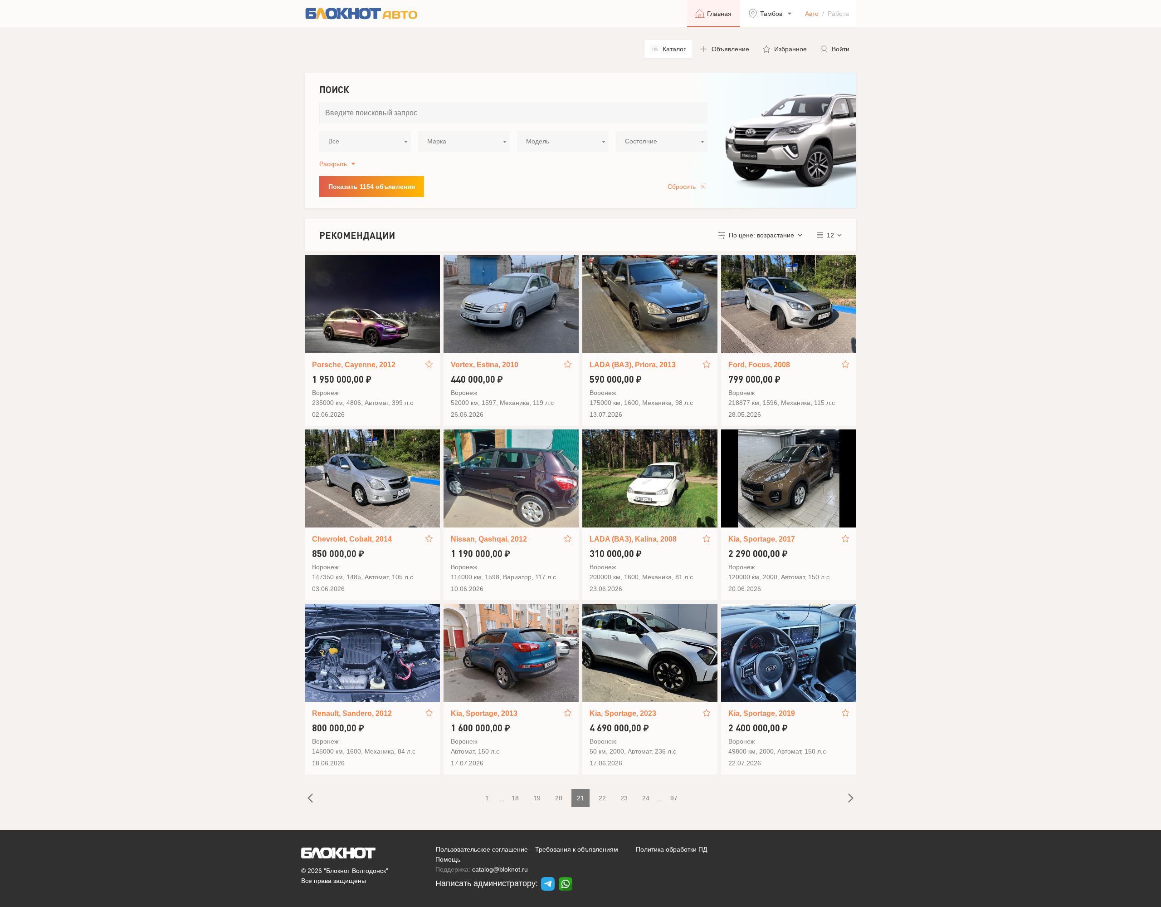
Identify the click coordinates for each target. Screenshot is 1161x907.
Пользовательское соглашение (482, 849)
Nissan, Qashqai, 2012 (489, 539)
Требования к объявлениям (576, 849)
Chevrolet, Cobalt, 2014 (352, 539)
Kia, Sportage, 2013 (484, 713)
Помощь (447, 859)
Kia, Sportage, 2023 (623, 713)
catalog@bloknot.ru (500, 869)
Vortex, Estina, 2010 (484, 365)
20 (558, 798)
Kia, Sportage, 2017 (761, 539)
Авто (812, 13)
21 (580, 798)
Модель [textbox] (537, 141)
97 (674, 798)
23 (624, 798)
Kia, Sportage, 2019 (761, 713)
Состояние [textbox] (641, 141)
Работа (838, 13)
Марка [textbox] (436, 141)
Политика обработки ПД (671, 849)
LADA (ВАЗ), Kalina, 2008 (633, 539)
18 (515, 798)
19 (537, 798)
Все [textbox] (333, 141)
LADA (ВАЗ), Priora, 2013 (633, 365)
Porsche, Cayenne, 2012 (353, 365)
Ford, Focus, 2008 (759, 365)
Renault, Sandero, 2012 (352, 713)
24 (645, 798)
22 (602, 798)
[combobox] (365, 141)
